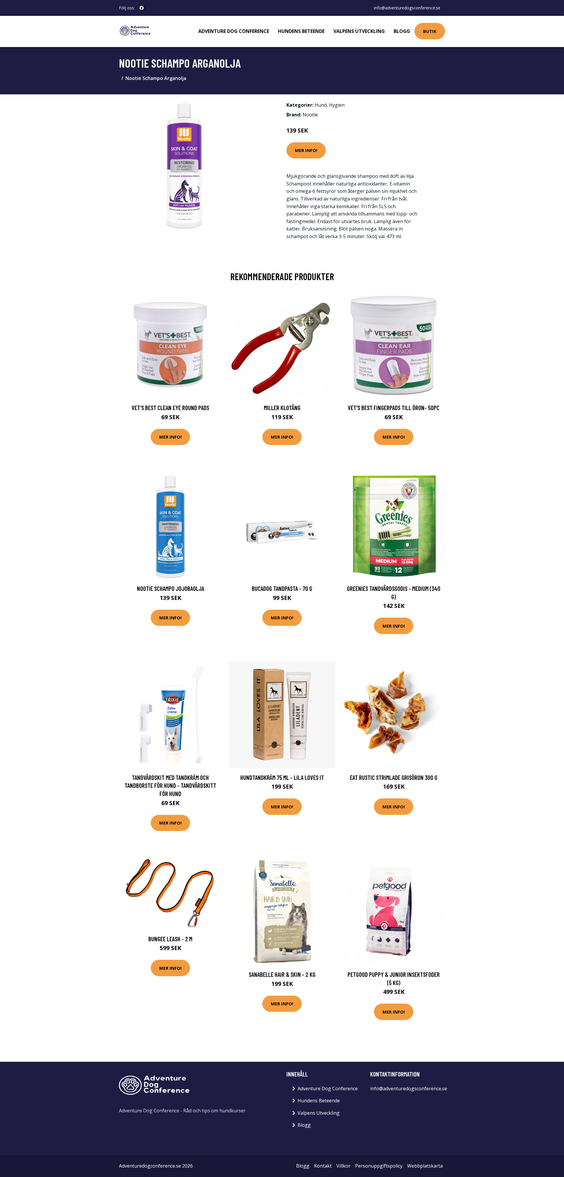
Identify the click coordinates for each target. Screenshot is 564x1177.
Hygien (337, 105)
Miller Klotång (282, 407)
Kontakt (323, 1166)
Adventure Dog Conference (233, 31)
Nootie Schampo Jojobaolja (170, 588)
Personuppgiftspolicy (378, 1166)
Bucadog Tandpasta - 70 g (282, 588)
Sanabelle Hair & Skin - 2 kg (282, 974)
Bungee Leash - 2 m (170, 938)
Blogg (402, 31)
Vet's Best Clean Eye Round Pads (170, 407)
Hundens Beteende (301, 31)
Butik (430, 31)
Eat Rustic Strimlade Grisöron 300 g (393, 777)
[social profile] (141, 8)
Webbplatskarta (425, 1166)
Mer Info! (306, 150)
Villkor (343, 1166)
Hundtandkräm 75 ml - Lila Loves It (282, 777)
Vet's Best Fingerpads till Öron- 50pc (393, 407)
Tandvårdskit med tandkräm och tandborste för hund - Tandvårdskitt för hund (170, 785)
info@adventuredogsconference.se (407, 8)
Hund (321, 105)
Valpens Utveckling (359, 31)
